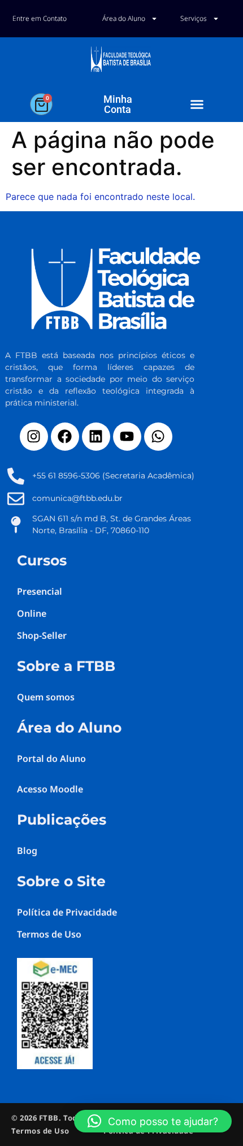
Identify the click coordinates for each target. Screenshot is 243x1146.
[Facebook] (65, 436)
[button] (196, 104)
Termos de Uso (40, 1131)
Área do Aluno (123, 18)
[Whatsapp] (158, 436)
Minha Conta (117, 104)
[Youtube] (127, 436)
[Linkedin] (96, 436)
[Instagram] (34, 436)
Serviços (193, 18)
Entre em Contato (39, 18)
